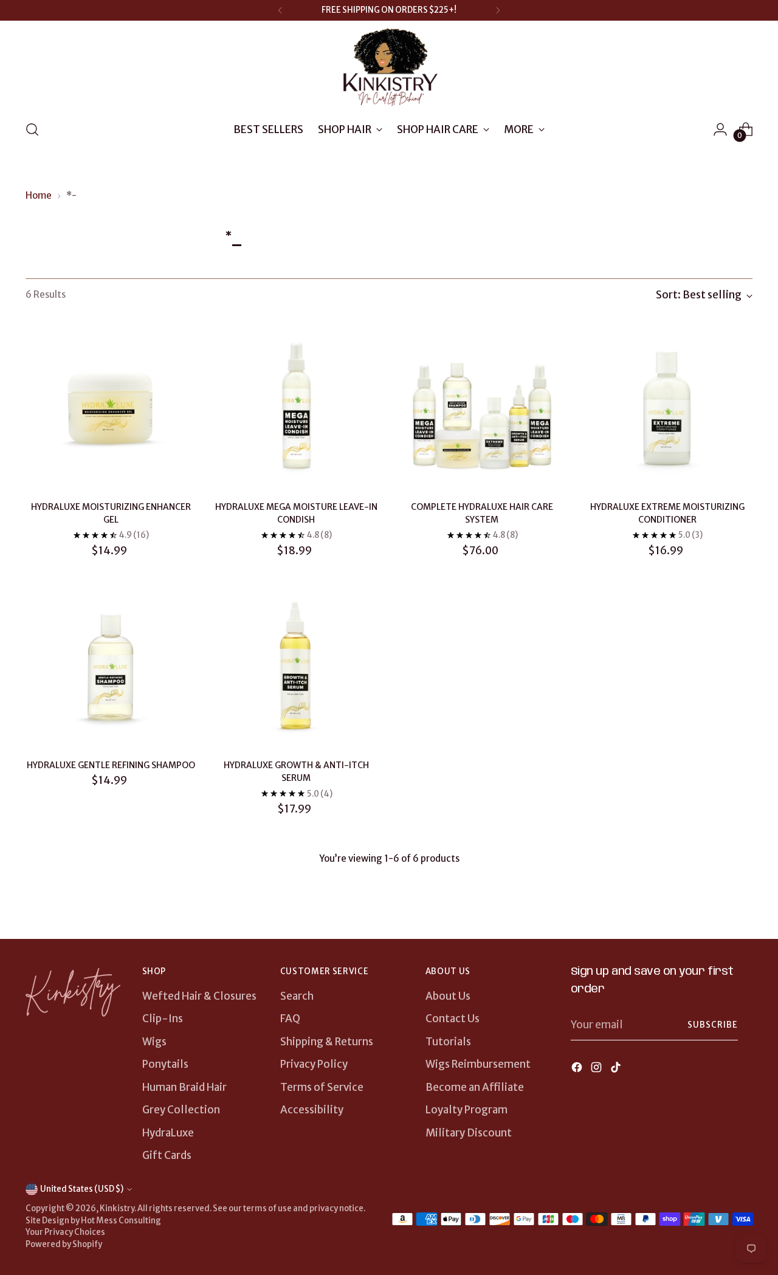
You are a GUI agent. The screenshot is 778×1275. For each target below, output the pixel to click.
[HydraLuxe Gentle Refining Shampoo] (111, 664)
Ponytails (165, 1064)
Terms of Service (321, 1087)
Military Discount (468, 1132)
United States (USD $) (81, 1189)
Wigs (154, 1041)
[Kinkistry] (389, 68)
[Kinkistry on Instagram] (597, 1069)
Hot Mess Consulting (121, 1220)
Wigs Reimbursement (478, 1064)
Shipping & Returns (326, 1041)
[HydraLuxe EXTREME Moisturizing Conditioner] (667, 406)
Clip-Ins (162, 1018)
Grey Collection (181, 1109)
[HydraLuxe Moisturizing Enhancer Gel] (111, 406)
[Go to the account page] (720, 129)
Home (39, 195)
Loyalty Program (466, 1109)
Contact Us (452, 1018)
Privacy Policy (314, 1064)
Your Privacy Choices (65, 1232)
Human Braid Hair (184, 1087)
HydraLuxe (168, 1132)
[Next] (497, 10)
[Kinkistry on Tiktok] (617, 1069)
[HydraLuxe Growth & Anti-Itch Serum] (296, 664)
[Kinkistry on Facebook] (578, 1069)
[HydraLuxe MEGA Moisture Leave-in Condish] (296, 406)
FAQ (290, 1018)
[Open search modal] (32, 129)
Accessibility (311, 1109)
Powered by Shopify (64, 1244)
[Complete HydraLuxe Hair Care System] (482, 406)
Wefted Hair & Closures (199, 996)
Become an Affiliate (474, 1087)
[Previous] (280, 10)
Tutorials (448, 1041)
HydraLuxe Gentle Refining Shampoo (111, 765)
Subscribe (712, 1025)
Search (297, 996)
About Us (447, 996)
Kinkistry (117, 1208)
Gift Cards (166, 1155)
